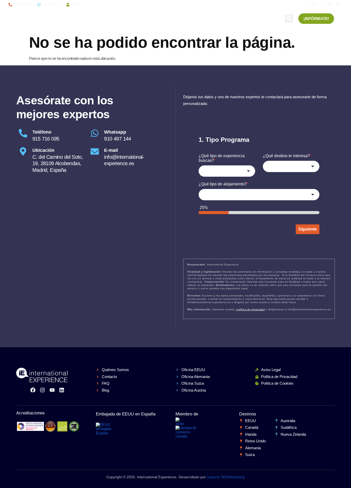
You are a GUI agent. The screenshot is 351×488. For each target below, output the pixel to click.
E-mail (111, 150)
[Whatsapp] (94, 133)
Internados (174, 16)
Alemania (206, 16)
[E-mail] (94, 151)
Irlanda (120, 16)
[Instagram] (321, 4)
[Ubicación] (23, 151)
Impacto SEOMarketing (226, 477)
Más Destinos (239, 16)
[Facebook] (313, 4)
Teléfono (41, 132)
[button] (289, 18)
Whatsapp (115, 132)
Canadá (145, 16)
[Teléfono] (23, 133)
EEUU (98, 16)
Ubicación (43, 150)
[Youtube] (330, 4)
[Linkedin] (338, 4)
